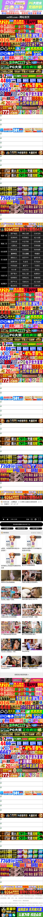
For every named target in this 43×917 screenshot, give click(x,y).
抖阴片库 (4, 276)
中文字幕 (25, 241)
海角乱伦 (25, 278)
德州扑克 (37, 257)
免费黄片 (37, 274)
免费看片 (4, 284)
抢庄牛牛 (25, 257)
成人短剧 (37, 282)
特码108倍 (21, 528)
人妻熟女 (14, 245)
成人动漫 (37, 237)
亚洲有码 (14, 237)
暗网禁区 (14, 278)
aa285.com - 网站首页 (18, 17)
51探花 (37, 266)
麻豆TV (25, 266)
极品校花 (14, 286)
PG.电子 (36, 528)
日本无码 (37, 233)
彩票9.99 (14, 262)
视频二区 (4, 243)
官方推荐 (4, 259)
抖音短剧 (14, 266)
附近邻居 (14, 249)
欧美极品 (25, 237)
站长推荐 (4, 251)
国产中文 (14, 282)
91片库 (13, 270)
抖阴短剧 (25, 286)
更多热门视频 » (36, 533)
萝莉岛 (37, 270)
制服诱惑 (37, 278)
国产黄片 (14, 274)
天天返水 (37, 262)
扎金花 (25, 262)
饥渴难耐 (25, 249)
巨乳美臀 (37, 241)
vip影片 (7, 528)
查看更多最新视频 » (21, 674)
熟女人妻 (25, 274)
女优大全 (25, 270)
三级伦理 (14, 241)
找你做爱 (37, 249)
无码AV (4, 268)
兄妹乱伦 (25, 282)
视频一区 (4, 235)
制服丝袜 (25, 245)
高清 (27, 519)
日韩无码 (37, 286)
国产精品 (14, 233)
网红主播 (25, 233)
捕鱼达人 (14, 257)
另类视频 (37, 245)
